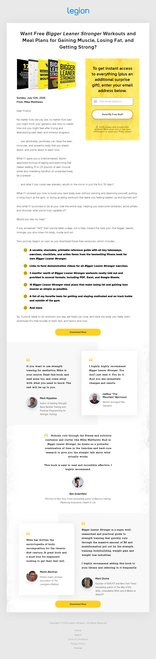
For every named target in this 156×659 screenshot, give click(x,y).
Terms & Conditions (78, 639)
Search (78, 635)
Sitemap (78, 648)
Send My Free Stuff (112, 114)
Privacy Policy (78, 644)
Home (78, 630)
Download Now (78, 332)
